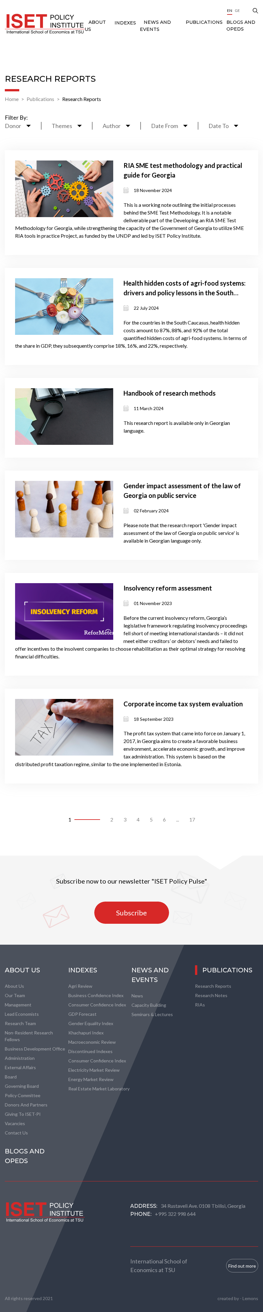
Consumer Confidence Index (97, 1004)
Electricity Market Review (94, 1070)
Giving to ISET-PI (23, 1114)
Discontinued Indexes (90, 1051)
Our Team (15, 995)
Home (12, 99)
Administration (20, 1058)
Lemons (250, 1298)
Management (18, 1004)
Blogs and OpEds (240, 25)
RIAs (200, 1004)
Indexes (125, 23)
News (137, 995)
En (229, 10)
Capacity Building (149, 1005)
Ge (237, 10)
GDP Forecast (82, 1014)
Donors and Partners (26, 1104)
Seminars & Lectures (152, 1014)
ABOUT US (22, 970)
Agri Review (80, 986)
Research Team (20, 1023)
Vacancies (15, 1123)
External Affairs (20, 1067)
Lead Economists (22, 1014)
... (177, 819)
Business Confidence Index (95, 995)
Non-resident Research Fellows (29, 1036)
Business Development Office (35, 1048)
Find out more (242, 1266)
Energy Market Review (91, 1079)
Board (11, 1076)
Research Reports (81, 99)
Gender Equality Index (90, 1023)
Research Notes (211, 995)
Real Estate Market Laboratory (99, 1088)
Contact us (16, 1132)
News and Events (150, 975)
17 (192, 819)
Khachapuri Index (86, 1032)
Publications (204, 22)
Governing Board (22, 1086)
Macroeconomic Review (92, 1042)
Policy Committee (22, 1095)
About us (14, 986)
